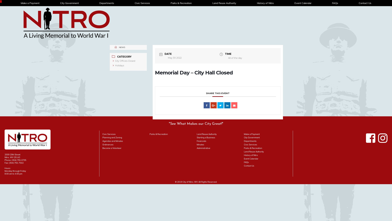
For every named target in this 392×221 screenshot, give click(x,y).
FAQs (335, 3)
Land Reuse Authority (224, 3)
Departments (106, 3)
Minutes (200, 144)
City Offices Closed (125, 61)
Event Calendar (302, 3)
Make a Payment (30, 3)
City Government (69, 3)
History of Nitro (265, 3)
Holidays (119, 65)
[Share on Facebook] (207, 105)
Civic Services (142, 3)
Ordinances (107, 144)
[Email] (234, 105)
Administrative (203, 148)
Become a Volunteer (111, 148)
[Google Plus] (214, 105)
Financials (201, 141)
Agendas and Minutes (112, 141)
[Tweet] (220, 105)
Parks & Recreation (181, 3)
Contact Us (365, 3)
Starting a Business (206, 137)
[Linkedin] (227, 105)
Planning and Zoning (112, 137)
